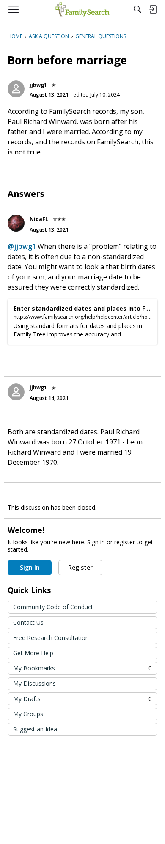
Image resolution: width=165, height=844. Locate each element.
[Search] (137, 9)
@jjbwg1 (22, 246)
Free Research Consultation (51, 638)
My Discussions (34, 683)
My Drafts (82, 699)
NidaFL (39, 219)
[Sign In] (152, 9)
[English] (82, 9)
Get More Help (33, 653)
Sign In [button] (30, 567)
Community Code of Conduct (53, 607)
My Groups (28, 714)
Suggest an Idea (35, 729)
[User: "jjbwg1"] (16, 88)
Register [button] (80, 567)
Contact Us (28, 622)
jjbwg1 (38, 84)
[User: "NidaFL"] (16, 223)
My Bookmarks (82, 668)
